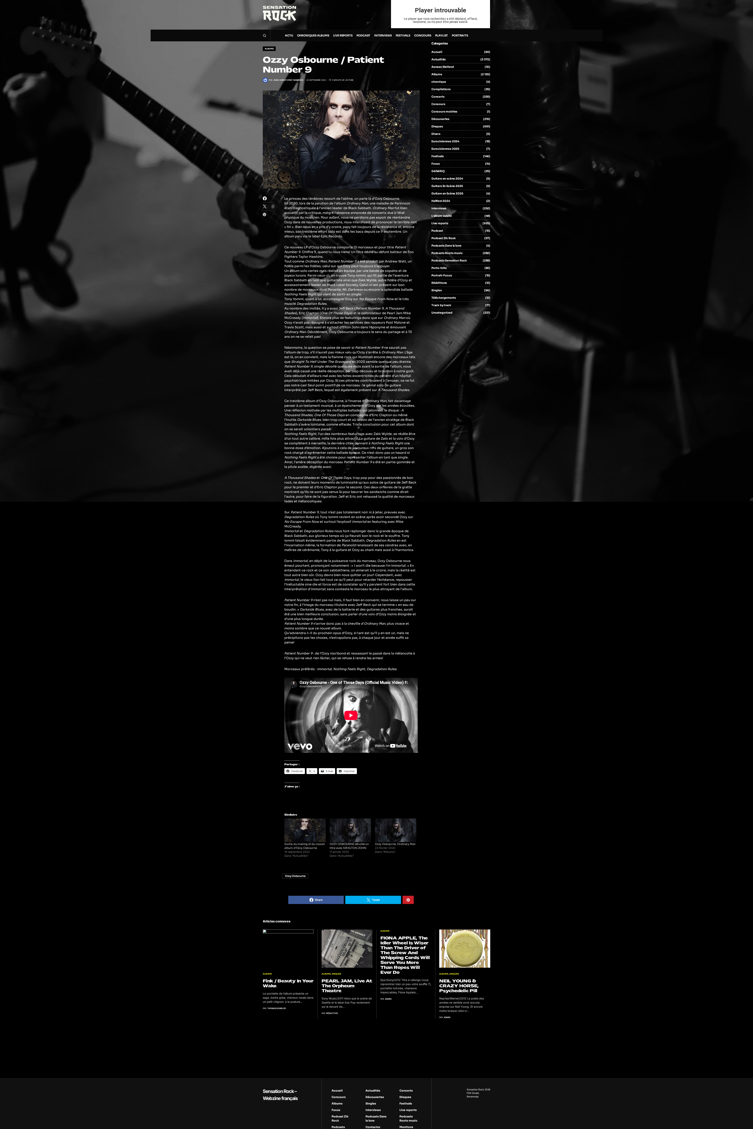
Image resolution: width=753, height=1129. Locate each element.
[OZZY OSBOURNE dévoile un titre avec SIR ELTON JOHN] (350, 830)
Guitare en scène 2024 (447, 178)
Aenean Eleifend (442, 67)
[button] (264, 35)
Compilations (441, 89)
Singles (436, 290)
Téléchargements (443, 297)
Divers (435, 134)
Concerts (438, 96)
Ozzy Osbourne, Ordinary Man (395, 844)
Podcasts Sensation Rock (449, 260)
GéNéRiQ (438, 171)
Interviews (438, 208)
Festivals (437, 156)
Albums (269, 48)
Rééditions (439, 283)
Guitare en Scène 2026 (447, 193)
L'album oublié (441, 216)
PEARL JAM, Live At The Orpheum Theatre (347, 986)
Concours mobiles (444, 111)
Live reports (439, 223)
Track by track (441, 305)
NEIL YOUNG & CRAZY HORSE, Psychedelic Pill (459, 986)
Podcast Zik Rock (443, 238)
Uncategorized (441, 312)
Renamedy (473, 1096)
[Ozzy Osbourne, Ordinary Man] (395, 830)
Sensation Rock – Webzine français (280, 1094)
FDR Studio (473, 1093)
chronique (438, 81)
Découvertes (440, 119)
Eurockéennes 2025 (445, 149)
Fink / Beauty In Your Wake (288, 983)
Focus (435, 163)
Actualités (438, 59)
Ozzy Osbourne (295, 876)
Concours (438, 104)
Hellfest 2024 (440, 201)
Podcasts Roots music (447, 253)
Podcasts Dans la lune (446, 245)
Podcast (437, 230)
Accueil (436, 52)
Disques (437, 126)
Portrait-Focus (441, 275)
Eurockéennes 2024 (445, 141)
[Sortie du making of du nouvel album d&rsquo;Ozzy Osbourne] (305, 830)
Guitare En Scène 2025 (447, 186)
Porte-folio (439, 268)
